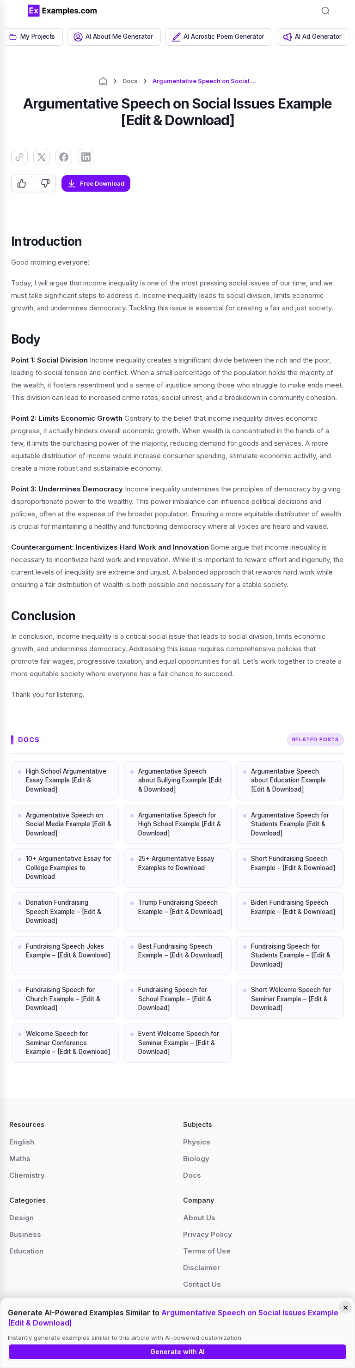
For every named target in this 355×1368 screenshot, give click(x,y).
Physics (196, 1142)
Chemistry (27, 1175)
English (21, 1142)
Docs (130, 81)
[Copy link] (19, 157)
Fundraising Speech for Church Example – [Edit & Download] (63, 998)
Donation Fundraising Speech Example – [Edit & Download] (63, 911)
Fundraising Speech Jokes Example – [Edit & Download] (68, 951)
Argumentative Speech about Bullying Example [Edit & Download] (180, 780)
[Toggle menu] (13, 10)
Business (25, 1234)
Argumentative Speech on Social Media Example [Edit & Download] (68, 824)
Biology (196, 1158)
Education (26, 1251)
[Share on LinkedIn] (86, 157)
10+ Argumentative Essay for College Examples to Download (68, 867)
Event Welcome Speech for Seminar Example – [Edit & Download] (178, 1042)
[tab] (32, 37)
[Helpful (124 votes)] (23, 183)
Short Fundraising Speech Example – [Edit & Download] (293, 863)
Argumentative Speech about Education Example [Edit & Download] (288, 780)
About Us (199, 1217)
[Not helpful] (45, 183)
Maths (20, 1158)
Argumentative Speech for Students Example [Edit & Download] (290, 824)
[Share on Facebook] (63, 157)
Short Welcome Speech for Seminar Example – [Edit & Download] (291, 998)
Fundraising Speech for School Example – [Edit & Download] (174, 998)
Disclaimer (201, 1267)
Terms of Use (207, 1251)
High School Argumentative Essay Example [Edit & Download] (66, 780)
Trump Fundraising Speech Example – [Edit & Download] (180, 907)
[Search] (325, 10)
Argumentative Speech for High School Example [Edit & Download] (179, 824)
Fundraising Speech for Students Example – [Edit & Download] (291, 955)
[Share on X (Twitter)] (41, 157)
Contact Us (202, 1284)
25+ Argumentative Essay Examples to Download (176, 863)
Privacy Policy (207, 1234)
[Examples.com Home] (62, 11)
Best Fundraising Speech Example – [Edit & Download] (180, 951)
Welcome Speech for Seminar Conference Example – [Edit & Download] (68, 1042)
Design (21, 1217)
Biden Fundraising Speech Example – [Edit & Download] (293, 907)
